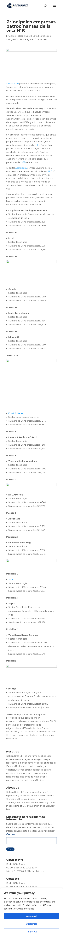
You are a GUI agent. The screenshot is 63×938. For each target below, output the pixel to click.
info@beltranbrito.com (34, 871)
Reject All (32, 931)
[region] (31, 913)
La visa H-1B (12, 83)
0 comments (41, 39)
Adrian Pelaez (16, 36)
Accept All (31, 916)
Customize (31, 924)
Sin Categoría (26, 39)
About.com (21, 168)
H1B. (50, 171)
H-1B (36, 145)
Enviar (10, 849)
